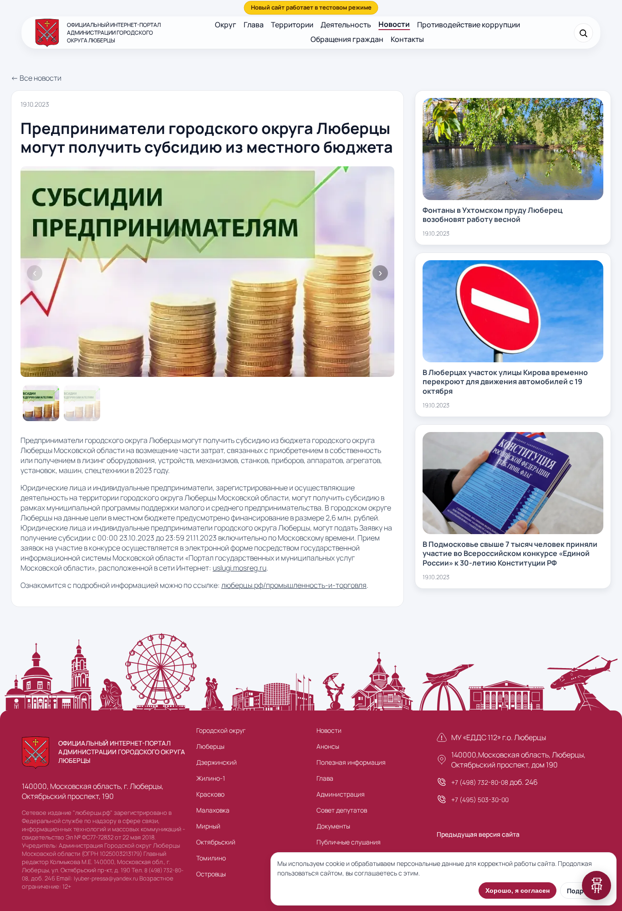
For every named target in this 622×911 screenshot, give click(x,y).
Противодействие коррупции (468, 25)
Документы (333, 826)
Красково (210, 794)
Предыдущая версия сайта (478, 834)
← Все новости (36, 78)
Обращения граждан (347, 39)
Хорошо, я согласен (517, 890)
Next (380, 273)
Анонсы (327, 746)
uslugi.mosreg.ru (239, 568)
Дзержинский (216, 762)
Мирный (208, 826)
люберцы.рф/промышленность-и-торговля (294, 585)
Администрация (340, 794)
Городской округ (220, 730)
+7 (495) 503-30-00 (480, 799)
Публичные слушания (348, 842)
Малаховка (212, 810)
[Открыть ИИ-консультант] (596, 885)
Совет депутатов (341, 810)
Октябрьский (215, 842)
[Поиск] (583, 32)
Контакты (407, 39)
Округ (225, 25)
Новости (394, 24)
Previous (34, 273)
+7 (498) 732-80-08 (479, 782)
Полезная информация (351, 762)
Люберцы (210, 746)
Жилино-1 (210, 778)
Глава (254, 25)
